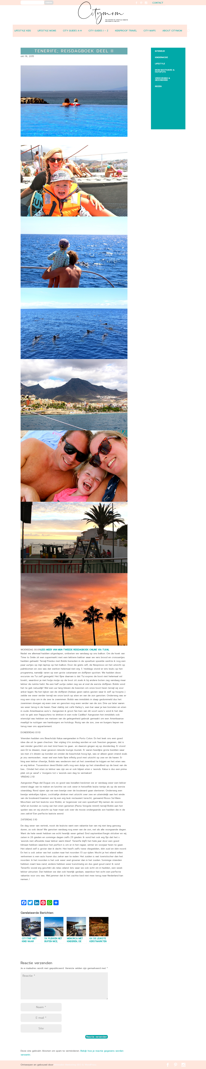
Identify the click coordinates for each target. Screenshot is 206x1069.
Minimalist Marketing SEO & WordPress (75, 1064)
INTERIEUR (160, 51)
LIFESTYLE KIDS (22, 30)
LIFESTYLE (160, 63)
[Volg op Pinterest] (143, 4)
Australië (162, 97)
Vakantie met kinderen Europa (169, 111)
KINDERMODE (161, 57)
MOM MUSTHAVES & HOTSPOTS (164, 70)
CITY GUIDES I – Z (98, 30)
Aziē (159, 104)
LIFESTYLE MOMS (47, 30)
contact (157, 3)
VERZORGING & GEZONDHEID (162, 79)
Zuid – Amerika (165, 124)
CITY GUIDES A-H (72, 30)
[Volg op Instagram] (148, 4)
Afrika (160, 91)
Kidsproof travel (126, 30)
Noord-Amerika (165, 118)
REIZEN (158, 86)
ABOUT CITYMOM (172, 30)
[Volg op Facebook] (138, 4)
